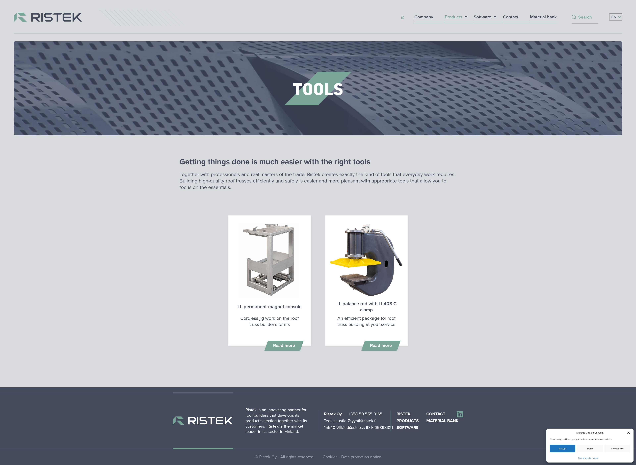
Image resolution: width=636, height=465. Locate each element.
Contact (510, 17)
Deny (590, 448)
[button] (628, 432)
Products (453, 17)
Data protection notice (588, 458)
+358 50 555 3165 (365, 414)
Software (482, 17)
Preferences (617, 448)
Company (423, 17)
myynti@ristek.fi (362, 420)
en (614, 17)
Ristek (403, 414)
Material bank (543, 17)
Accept (562, 448)
